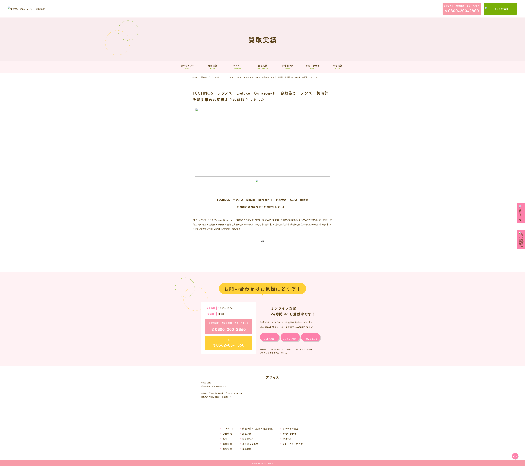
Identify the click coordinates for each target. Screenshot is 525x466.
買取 (225, 438)
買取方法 (246, 433)
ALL (262, 241)
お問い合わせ (289, 433)
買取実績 (246, 448)
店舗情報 (227, 433)
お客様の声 (248, 438)
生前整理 (227, 448)
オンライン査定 (291, 428)
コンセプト (228, 428)
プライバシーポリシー (294, 443)
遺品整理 (227, 443)
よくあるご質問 (250, 443)
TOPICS (287, 438)
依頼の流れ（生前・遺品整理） (258, 428)
